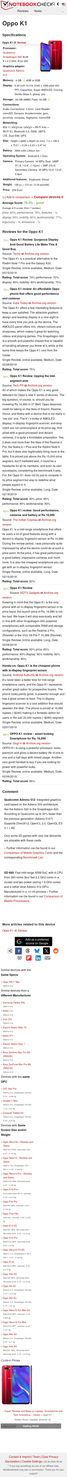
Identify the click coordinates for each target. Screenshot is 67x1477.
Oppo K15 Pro (10, 1237)
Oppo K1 (8, 930)
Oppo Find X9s (10, 1213)
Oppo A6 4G (9, 1286)
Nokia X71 (8, 1035)
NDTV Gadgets (30, 593)
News (38, 11)
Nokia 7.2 (8, 1010)
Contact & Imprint (20, 1457)
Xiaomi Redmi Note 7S (14, 1027)
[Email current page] (47, 958)
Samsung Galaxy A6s (14, 1002)
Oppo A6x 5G (10, 1346)
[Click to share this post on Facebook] (18, 951)
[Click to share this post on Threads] (27, 951)
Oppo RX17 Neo (11, 982)
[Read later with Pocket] (19, 958)
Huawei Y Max (10, 1100)
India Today (20, 303)
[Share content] (10, 951)
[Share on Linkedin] (38, 958)
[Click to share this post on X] (46, 950)
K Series (20, 42)
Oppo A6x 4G (10, 1334)
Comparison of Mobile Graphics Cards (28, 853)
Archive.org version (37, 254)
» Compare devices (47, 197)
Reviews (22, 11)
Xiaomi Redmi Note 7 (14, 1044)
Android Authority (24, 675)
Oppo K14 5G (10, 1225)
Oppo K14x (8, 1261)
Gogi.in (17, 743)
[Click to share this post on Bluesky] (37, 951)
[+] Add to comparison (16, 197)
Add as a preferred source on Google (37, 941)
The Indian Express (25, 520)
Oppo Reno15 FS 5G (13, 1249)
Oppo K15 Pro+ (11, 1189)
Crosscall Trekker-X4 (13, 1113)
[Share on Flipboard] (28, 958)
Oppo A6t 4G (9, 1298)
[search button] (53, 4)
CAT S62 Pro (9, 1088)
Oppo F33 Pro (10, 1201)
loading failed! (9, 1426)
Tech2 (17, 254)
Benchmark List (33, 857)
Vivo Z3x (7, 1019)
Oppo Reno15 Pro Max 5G (16, 1310)
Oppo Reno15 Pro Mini (14, 1322)
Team (36, 1457)
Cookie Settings (32, 1461)
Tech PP (18, 385)
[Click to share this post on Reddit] (55, 950)
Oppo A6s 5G (10, 1274)
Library (36, 1414)
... (63, 11)
